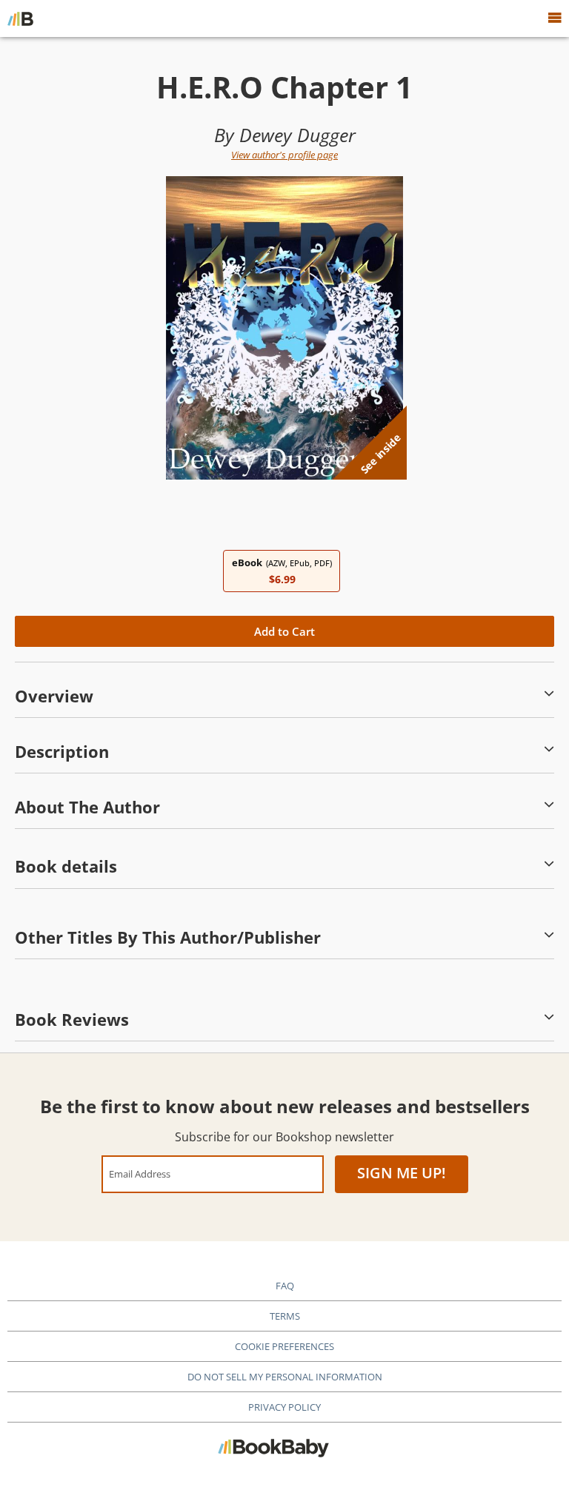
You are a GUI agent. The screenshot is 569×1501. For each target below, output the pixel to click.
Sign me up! (401, 1173)
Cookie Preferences (284, 1346)
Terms (285, 1316)
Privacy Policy (284, 1407)
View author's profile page (284, 154)
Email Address (139, 1173)
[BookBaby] (20, 18)
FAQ (285, 1285)
